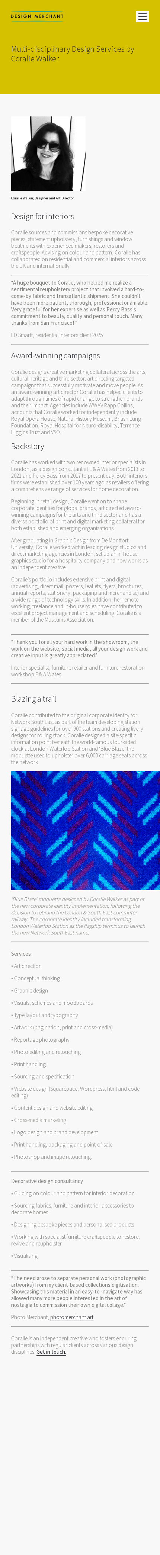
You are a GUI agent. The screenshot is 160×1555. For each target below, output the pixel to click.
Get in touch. (51, 1351)
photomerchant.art (71, 1317)
